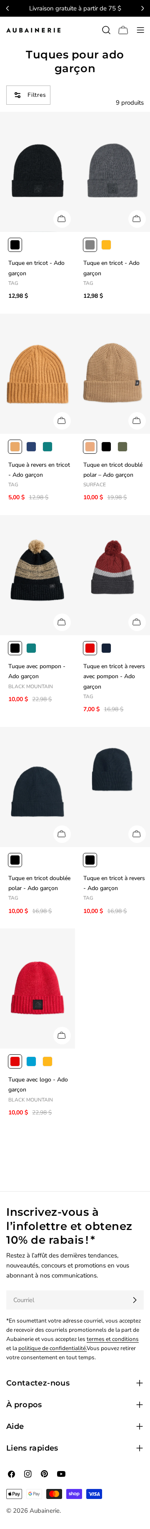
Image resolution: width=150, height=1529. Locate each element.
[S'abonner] (134, 1300)
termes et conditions (113, 1339)
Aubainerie (45, 1510)
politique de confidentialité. (52, 1348)
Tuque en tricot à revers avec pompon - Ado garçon (114, 676)
